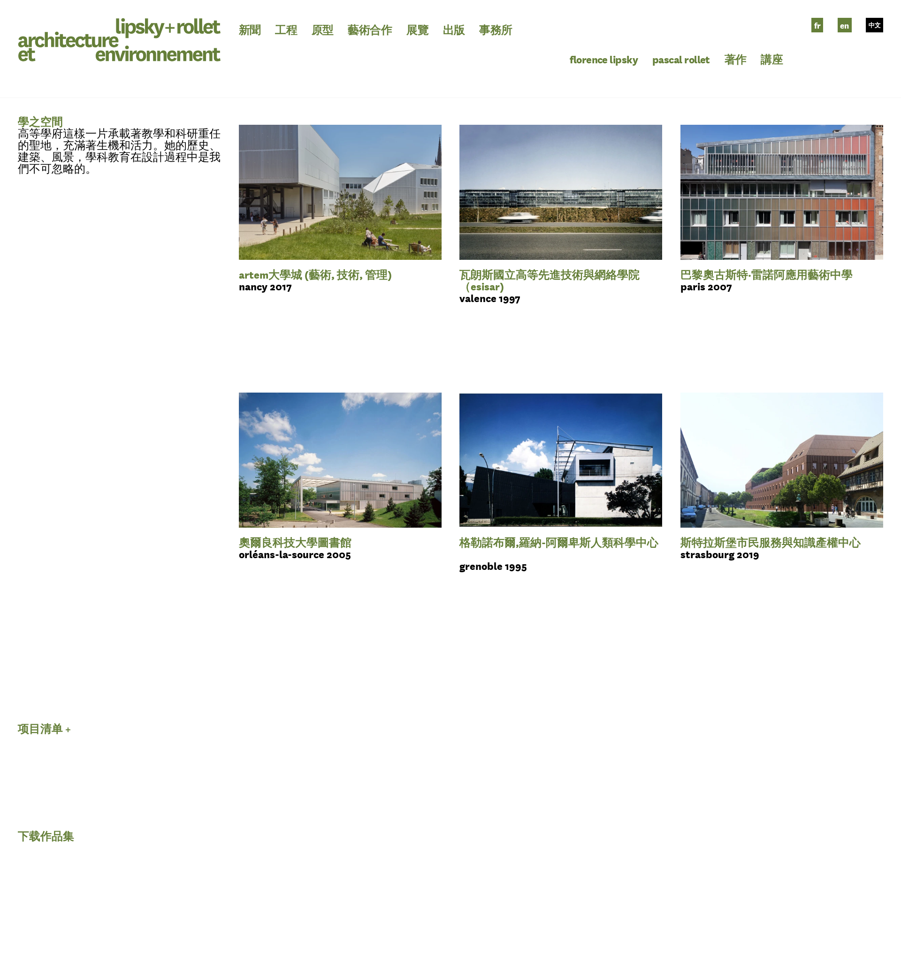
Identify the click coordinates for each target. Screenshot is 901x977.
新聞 (250, 29)
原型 (323, 29)
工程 (286, 29)
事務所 (495, 29)
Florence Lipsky (604, 59)
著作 (736, 59)
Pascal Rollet (681, 59)
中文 (875, 25)
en (844, 25)
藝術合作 (370, 29)
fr (817, 25)
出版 (454, 29)
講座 (772, 59)
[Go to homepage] (119, 37)
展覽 (417, 29)
